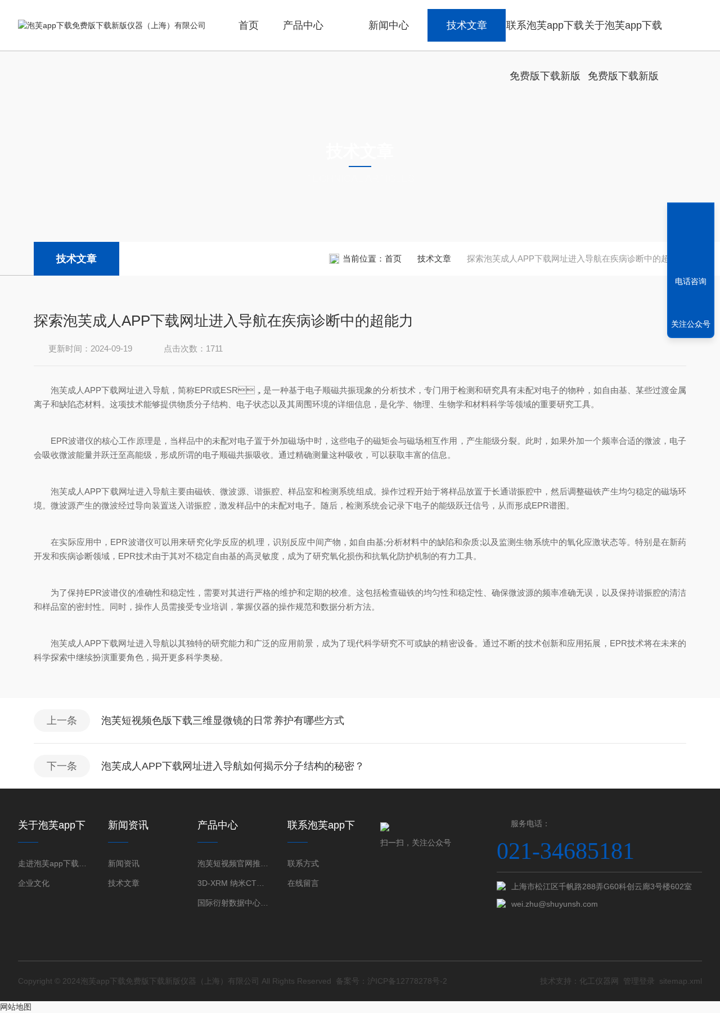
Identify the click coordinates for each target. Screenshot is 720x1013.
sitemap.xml (680, 980)
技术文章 (467, 25)
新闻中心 (388, 25)
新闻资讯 (124, 863)
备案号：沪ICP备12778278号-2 (391, 980)
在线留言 (303, 883)
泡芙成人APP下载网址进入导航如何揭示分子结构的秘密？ (232, 766)
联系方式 (303, 863)
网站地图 (16, 1006)
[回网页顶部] (690, 240)
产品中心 (303, 25)
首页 (248, 25)
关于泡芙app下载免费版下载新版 (623, 35)
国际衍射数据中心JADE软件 (233, 902)
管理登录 (639, 980)
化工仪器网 (599, 980)
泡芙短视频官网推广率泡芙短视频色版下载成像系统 (233, 863)
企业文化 (34, 883)
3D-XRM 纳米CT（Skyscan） (233, 883)
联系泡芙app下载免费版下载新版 (545, 35)
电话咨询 (690, 281)
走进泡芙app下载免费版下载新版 (54, 863)
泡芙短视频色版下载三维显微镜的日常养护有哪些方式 (222, 720)
